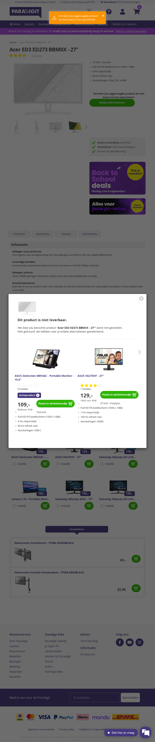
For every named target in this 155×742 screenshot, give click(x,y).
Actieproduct (27, 395)
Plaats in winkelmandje (52, 403)
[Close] (141, 298)
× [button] (103, 15)
